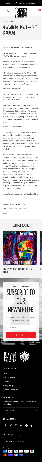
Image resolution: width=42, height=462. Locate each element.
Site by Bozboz (19, 441)
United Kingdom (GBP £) (12, 435)
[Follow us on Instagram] (16, 425)
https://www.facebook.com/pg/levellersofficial (20, 194)
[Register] (36, 410)
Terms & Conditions (10, 390)
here (32, 67)
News (5, 373)
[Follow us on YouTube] (21, 425)
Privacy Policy (8, 385)
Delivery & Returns (10, 377)
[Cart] (38, 11)
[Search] (8, 11)
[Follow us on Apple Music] (31, 425)
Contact (6, 381)
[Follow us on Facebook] (5, 425)
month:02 (8, 21)
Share (5, 213)
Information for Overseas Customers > (21, 3)
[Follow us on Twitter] (10, 425)
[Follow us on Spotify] (26, 425)
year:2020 (22, 209)
